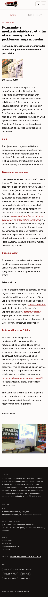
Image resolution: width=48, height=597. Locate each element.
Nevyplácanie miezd (23, 569)
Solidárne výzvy (10, 579)
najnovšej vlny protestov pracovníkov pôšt (22, 378)
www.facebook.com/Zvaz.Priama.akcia (25, 556)
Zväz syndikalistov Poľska (16, 330)
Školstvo (25, 574)
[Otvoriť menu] (43, 3)
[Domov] (11, 4)
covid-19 (7, 569)
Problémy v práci (10, 574)
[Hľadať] (37, 3)
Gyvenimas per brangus (15, 172)
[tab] (13, 15)
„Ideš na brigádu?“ (37, 304)
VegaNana (24, 579)
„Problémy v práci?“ (31, 311)
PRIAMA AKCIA (23, 591)
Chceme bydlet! (10, 253)
